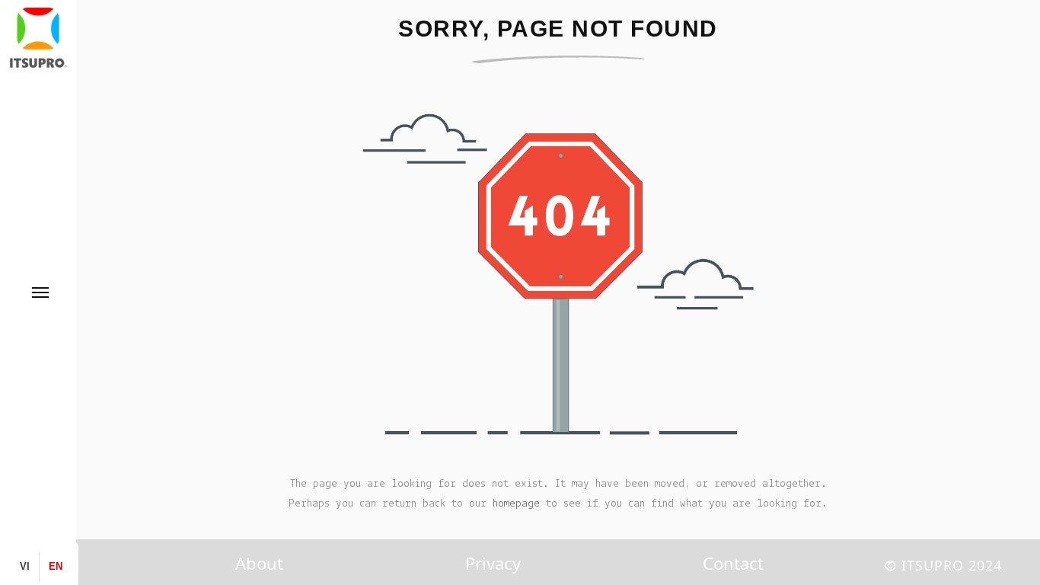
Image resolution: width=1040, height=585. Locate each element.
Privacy (493, 562)
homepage (516, 504)
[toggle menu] (40, 292)
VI (25, 566)
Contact (733, 562)
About (259, 562)
